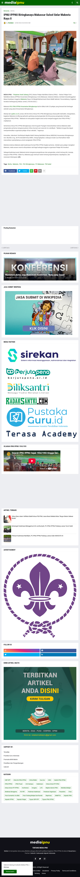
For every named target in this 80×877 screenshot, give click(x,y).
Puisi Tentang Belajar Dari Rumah (32, 795)
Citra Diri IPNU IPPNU (20, 780)
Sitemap (6, 867)
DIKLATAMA (33, 780)
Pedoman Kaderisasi (34, 791)
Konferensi (25, 788)
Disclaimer (45, 871)
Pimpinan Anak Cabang (20, 94)
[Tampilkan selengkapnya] (44, 171)
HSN (49, 780)
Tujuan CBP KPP (34, 799)
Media (6, 851)
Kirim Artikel (36, 871)
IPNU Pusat (19, 784)
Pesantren (62, 791)
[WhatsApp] (31, 171)
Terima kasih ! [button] (10, 871)
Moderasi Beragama (11, 791)
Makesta (23, 99)
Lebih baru (6, 248)
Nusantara (71, 851)
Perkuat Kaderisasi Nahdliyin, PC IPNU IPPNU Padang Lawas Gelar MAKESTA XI (37, 536)
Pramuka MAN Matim (11, 759)
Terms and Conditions (69, 871)
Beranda (6, 11)
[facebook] (58, 650)
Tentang (37, 873)
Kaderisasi (40, 784)
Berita (12, 11)
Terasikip (6, 752)
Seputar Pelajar (21, 799)
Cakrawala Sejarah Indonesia (45, 853)
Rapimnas (49, 795)
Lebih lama (73, 248)
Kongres (34, 788)
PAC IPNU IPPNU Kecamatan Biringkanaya (23, 106)
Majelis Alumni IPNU (52, 788)
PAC (20, 164)
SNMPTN (58, 795)
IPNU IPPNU (8, 784)
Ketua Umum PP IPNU (52, 784)
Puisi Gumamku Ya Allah (12, 795)
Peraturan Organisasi (50, 791)
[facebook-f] (35, 859)
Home (44, 873)
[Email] (40, 171)
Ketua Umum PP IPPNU (12, 788)
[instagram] (22, 650)
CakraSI (6, 767)
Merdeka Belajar (66, 788)
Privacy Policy (55, 871)
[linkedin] (58, 654)
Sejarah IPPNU (9, 799)
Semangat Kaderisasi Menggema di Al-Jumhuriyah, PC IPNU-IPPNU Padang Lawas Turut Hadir (42, 526)
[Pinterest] (36, 171)
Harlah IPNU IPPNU (60, 780)
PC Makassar (39, 164)
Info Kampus (29, 784)
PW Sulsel (48, 164)
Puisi (70, 791)
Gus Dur (42, 780)
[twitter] (22, 654)
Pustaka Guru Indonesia (11, 756)
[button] (2, 2)
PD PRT (22, 791)
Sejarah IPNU (68, 795)
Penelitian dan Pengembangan (13, 763)
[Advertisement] (40, 200)
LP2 (41, 788)
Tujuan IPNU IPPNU (48, 799)
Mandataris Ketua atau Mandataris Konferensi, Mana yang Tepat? (35, 275)
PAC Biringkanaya (28, 164)
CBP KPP (7, 780)
